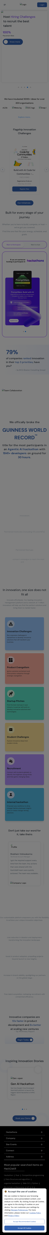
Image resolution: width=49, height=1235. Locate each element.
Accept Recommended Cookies (24, 1222)
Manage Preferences (19, 1210)
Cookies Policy (35, 1213)
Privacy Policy (13, 1215)
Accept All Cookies (24, 1228)
